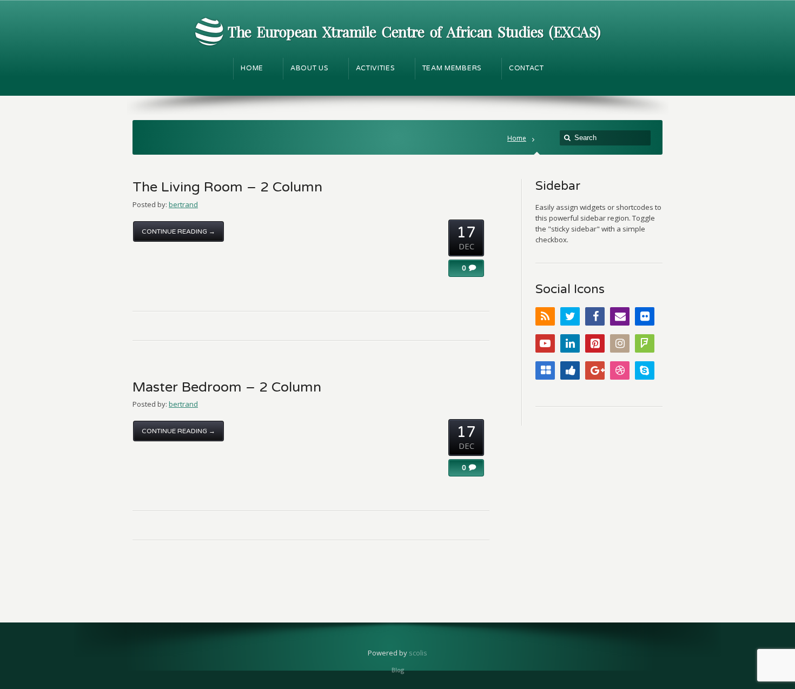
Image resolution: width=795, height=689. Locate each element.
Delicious (545, 370)
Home (516, 138)
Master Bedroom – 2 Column (226, 387)
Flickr (644, 316)
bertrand (183, 204)
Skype (644, 370)
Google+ (595, 370)
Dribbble (620, 370)
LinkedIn (570, 343)
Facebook (595, 316)
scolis (418, 653)
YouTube (545, 343)
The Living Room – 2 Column (227, 187)
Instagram (620, 343)
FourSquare (644, 343)
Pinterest (595, 343)
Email (620, 316)
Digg (570, 370)
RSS (545, 316)
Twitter (570, 316)
